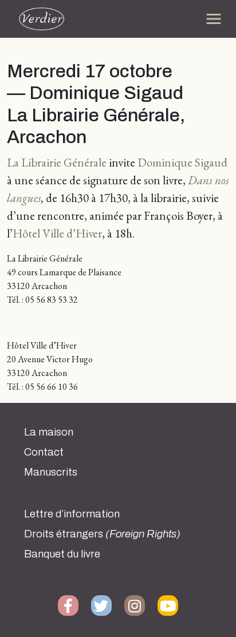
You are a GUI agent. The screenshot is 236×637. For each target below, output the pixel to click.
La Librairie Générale (57, 162)
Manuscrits (50, 472)
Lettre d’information (72, 514)
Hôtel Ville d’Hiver (57, 233)
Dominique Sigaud (182, 162)
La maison (48, 432)
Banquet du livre (62, 554)
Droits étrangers (102, 534)
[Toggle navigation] (213, 19)
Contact (44, 452)
